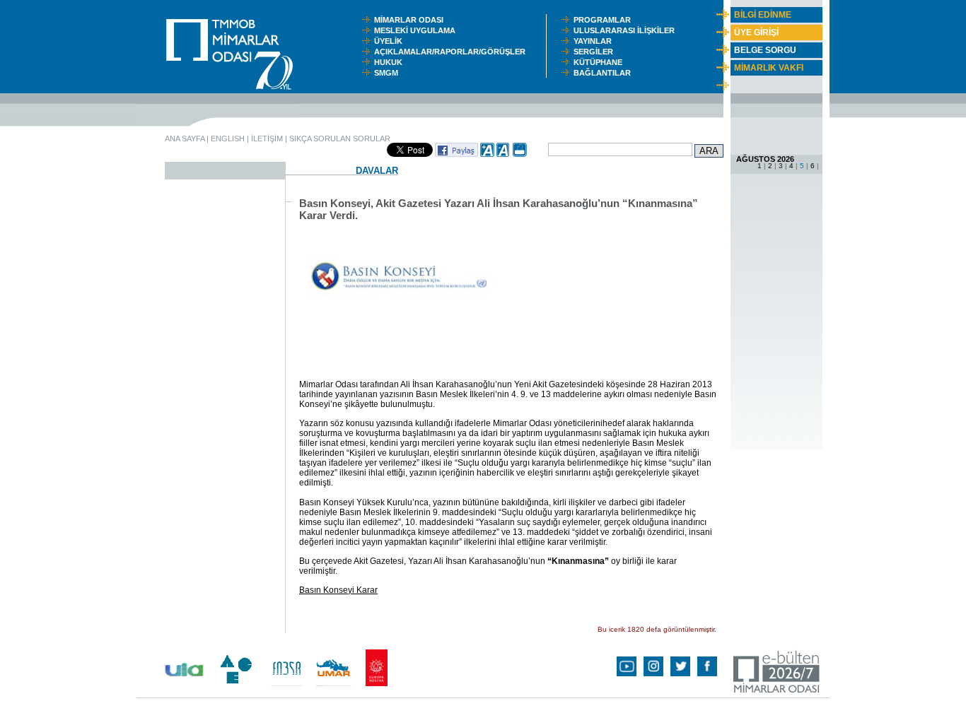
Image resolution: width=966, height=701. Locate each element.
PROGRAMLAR (605, 20)
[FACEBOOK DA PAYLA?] (456, 154)
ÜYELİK (390, 41)
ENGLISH (228, 138)
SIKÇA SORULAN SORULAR (339, 138)
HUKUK (390, 62)
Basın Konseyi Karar (338, 590)
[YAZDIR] (520, 154)
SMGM (388, 73)
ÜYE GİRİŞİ (756, 32)
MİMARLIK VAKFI (768, 68)
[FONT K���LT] (503, 154)
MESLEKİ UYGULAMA (418, 30)
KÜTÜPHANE (601, 62)
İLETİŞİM (267, 138)
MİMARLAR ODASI (412, 20)
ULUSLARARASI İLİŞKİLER (627, 30)
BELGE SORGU (765, 50)
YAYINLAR (595, 41)
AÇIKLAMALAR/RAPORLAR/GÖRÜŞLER (453, 51)
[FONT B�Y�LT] (487, 154)
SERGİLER (595, 51)
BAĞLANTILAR (604, 73)
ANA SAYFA (184, 138)
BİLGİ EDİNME (762, 15)
